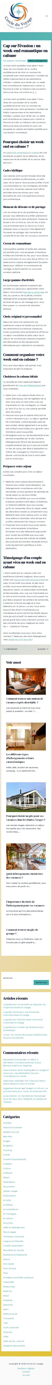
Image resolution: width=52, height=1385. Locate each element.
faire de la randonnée (33, 292)
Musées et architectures (15, 1255)
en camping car (10, 1209)
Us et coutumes (11, 1327)
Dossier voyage (10, 1191)
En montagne (9, 1214)
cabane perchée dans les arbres (29, 580)
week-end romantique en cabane (23, 152)
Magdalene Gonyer (12, 1088)
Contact (26, 1371)
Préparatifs (8, 1282)
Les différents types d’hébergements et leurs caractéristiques (20, 758)
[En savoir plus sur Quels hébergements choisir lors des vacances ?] (26, 856)
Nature (6, 1259)
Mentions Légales (26, 1368)
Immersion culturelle (13, 1236)
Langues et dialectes (13, 1241)
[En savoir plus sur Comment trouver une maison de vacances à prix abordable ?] (26, 681)
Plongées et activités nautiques (18, 1277)
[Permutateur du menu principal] (46, 16)
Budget (6, 1141)
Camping (7, 1150)
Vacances (7, 1332)
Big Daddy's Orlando (13, 1059)
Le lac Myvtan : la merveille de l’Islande (22, 1096)
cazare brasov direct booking (17, 1070)
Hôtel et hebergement (37, 61)
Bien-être (7, 1136)
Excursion (8, 1223)
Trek (5, 1323)
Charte (6, 1155)
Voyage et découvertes (14, 1345)
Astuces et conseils (12, 1127)
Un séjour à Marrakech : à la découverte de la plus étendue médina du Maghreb (22, 1062)
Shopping (7, 1300)
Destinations (9, 1182)
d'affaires (7, 1173)
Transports (8, 1318)
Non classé (8, 1264)
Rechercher (8, 978)
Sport (5, 1309)
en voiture (8, 1218)
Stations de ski (10, 1314)
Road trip (7, 1291)
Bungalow (8, 1145)
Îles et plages (9, 1232)
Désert (6, 1177)
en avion (7, 1200)
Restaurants (9, 1286)
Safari (6, 1295)
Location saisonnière (13, 1245)
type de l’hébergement (30, 385)
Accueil (26, 1375)
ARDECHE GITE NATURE (20, 639)
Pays (5, 1273)
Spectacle (8, 1305)
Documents (8, 1186)
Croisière (7, 1164)
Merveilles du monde (13, 1250)
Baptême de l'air (11, 1132)
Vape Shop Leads (11, 1081)
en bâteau (8, 1205)
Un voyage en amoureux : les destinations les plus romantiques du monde (26, 1073)
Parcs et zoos (9, 1268)
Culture (7, 1168)
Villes (5, 1336)
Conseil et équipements (14, 1159)
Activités (7, 1123)
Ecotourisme (9, 1195)
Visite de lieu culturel (13, 1341)
